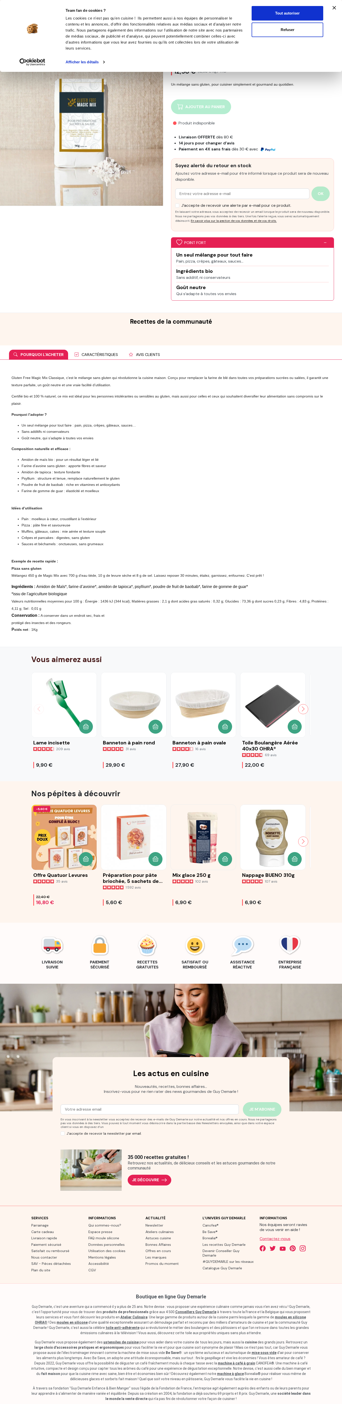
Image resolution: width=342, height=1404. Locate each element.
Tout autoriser (287, 13)
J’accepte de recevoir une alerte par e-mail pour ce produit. (236, 205)
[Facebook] (263, 1248)
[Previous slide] (39, 842)
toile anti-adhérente (122, 1328)
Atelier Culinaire (133, 1317)
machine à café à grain (236, 1363)
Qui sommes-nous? (104, 1225)
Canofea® (211, 1225)
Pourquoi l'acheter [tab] (42, 354)
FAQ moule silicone (103, 1238)
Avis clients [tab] (147, 354)
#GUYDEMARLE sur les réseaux (228, 1261)
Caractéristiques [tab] (99, 354)
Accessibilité (98, 1263)
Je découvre (145, 1179)
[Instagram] (303, 1248)
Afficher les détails (82, 62)
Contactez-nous (275, 1238)
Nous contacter (44, 1257)
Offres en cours (158, 1251)
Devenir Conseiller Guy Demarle (221, 1253)
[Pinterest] (293, 1248)
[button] (86, 727)
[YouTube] (283, 1248)
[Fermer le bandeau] (334, 8)
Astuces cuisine (158, 1238)
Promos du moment (162, 1263)
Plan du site (40, 1270)
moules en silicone (72, 1322)
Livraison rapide (44, 1238)
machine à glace (230, 1374)
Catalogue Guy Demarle (222, 1268)
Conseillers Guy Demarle (195, 1312)
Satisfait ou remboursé (50, 1251)
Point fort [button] (195, 242)
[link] (52, 951)
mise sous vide (264, 1353)
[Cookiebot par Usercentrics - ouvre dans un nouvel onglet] (32, 62)
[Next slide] (303, 842)
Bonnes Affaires (158, 1244)
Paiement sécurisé (46, 1244)
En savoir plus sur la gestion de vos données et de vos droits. (234, 221)
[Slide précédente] (39, 709)
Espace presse (100, 1232)
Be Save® (210, 1232)
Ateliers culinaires (159, 1232)
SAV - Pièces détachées (51, 1263)
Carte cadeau (42, 1232)
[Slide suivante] (303, 709)
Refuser (287, 30)
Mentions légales (102, 1257)
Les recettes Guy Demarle (224, 1244)
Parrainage (40, 1225)
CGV (92, 1270)
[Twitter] (273, 1248)
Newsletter (154, 1225)
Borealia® (210, 1238)
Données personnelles (106, 1244)
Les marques (155, 1257)
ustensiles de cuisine (121, 1342)
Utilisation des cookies (106, 1251)
